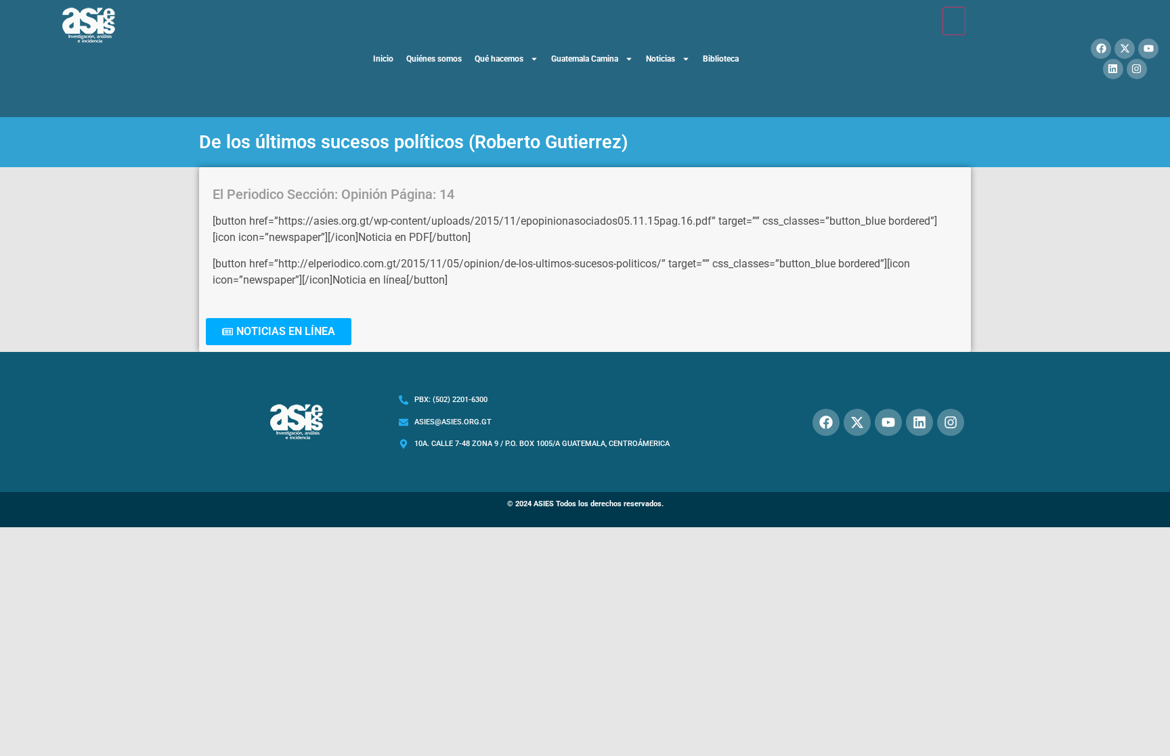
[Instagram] (1137, 69)
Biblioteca (721, 59)
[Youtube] (1148, 49)
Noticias (660, 59)
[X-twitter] (1124, 49)
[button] (278, 331)
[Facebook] (1101, 49)
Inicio (383, 59)
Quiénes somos (434, 59)
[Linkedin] (1113, 69)
